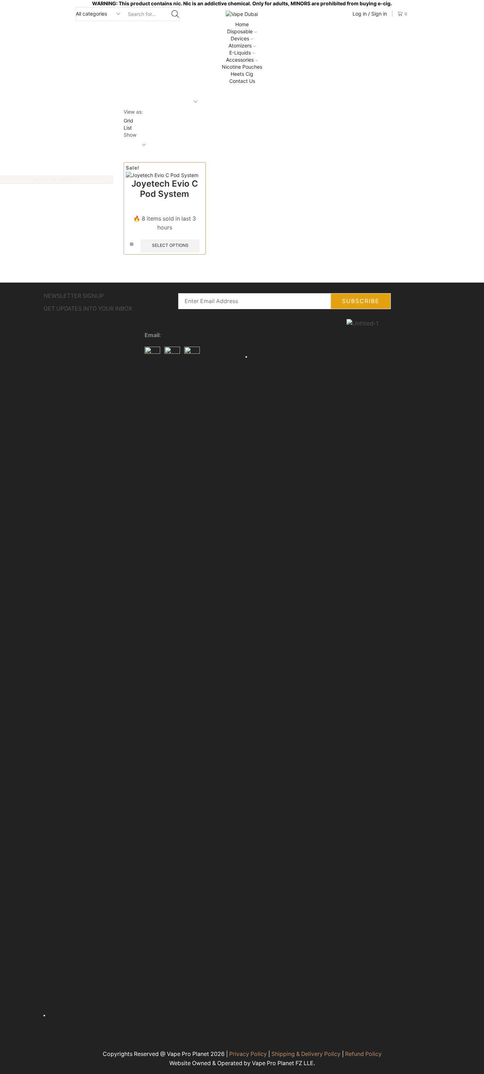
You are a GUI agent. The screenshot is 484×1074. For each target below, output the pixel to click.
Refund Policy (363, 1054)
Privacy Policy (248, 1054)
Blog (103, 336)
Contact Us (242, 81)
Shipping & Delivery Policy (306, 1054)
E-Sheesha (307, 340)
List (128, 128)
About (68, 336)
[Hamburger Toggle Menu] (44, 1015)
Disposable (240, 31)
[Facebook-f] (153, 378)
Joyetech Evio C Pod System (164, 188)
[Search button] (175, 14)
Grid (128, 121)
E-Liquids (240, 53)
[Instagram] (172, 378)
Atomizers (240, 45)
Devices (240, 38)
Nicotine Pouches (242, 67)
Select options (170, 245)
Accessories (240, 60)
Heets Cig (242, 74)
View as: (133, 112)
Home (242, 24)
